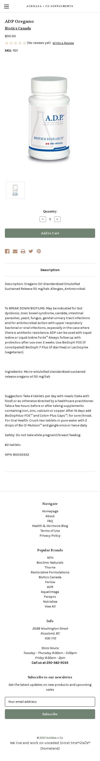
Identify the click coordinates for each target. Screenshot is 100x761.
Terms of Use (50, 531)
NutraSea (50, 602)
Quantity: (50, 211)
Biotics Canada (50, 577)
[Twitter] (31, 251)
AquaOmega (50, 592)
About (50, 516)
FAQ (50, 521)
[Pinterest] (39, 251)
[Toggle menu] (6, 6)
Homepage (50, 511)
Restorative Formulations (50, 572)
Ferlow (50, 582)
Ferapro (50, 597)
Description (50, 270)
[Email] (15, 251)
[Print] (23, 251)
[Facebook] (7, 251)
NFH (50, 558)
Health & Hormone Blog (50, 526)
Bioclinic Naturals (50, 563)
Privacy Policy (50, 536)
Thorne (50, 567)
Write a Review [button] (63, 43)
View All (50, 606)
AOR (50, 587)
